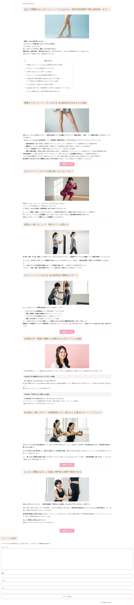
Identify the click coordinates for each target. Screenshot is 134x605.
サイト (3, 588)
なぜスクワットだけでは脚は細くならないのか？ (40, 68)
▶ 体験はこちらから (67, 164)
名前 (2, 573)
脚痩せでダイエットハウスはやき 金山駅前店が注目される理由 (44, 64)
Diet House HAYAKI (28, 3)
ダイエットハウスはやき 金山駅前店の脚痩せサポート (41, 75)
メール (3, 580)
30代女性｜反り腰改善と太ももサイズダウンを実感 (42, 81)
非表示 (50, 61)
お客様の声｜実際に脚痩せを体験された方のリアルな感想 (43, 78)
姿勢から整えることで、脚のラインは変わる (39, 71)
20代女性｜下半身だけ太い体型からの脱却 (40, 84)
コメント (4, 547)
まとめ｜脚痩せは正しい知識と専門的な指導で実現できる (43, 91)
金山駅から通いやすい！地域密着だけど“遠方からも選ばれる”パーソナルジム (48, 88)
